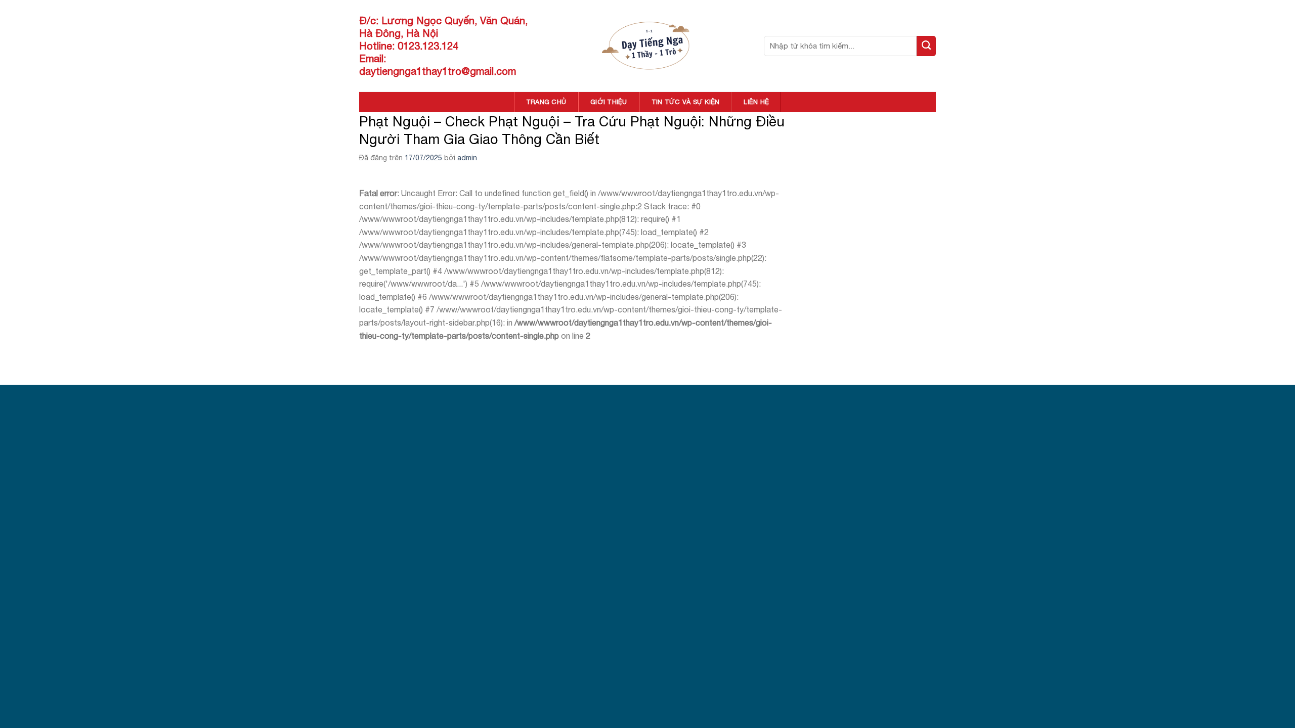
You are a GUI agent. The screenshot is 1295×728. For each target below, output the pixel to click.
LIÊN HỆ (756, 102)
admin (467, 158)
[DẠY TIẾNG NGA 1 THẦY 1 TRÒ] (647, 46)
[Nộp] (926, 46)
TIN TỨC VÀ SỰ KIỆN (686, 102)
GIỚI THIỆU (608, 102)
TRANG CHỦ (546, 102)
